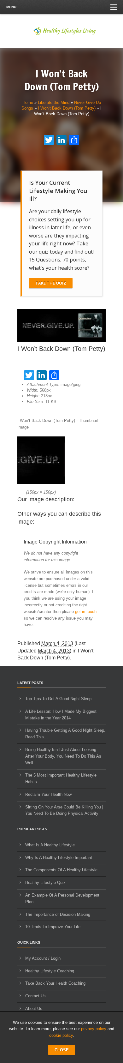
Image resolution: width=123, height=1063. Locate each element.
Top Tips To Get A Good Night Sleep (58, 698)
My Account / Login (43, 958)
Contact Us (35, 996)
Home (27, 102)
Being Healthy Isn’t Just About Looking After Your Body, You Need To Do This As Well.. (63, 756)
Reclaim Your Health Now (48, 794)
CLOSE (62, 1050)
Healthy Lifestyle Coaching (49, 971)
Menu (11, 7)
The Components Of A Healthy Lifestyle (61, 870)
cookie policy (61, 1035)
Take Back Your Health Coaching (55, 983)
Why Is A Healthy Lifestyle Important (58, 857)
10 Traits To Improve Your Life (52, 926)
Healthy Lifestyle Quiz (45, 882)
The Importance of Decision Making (57, 914)
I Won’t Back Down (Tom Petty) (67, 108)
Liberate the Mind (53, 102)
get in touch (86, 611)
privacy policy (93, 1028)
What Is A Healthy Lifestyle (50, 845)
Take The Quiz (50, 283)
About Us (33, 1008)
